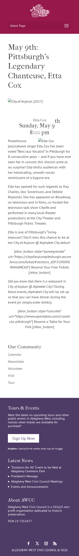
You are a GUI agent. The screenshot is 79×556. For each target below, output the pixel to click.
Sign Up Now (23, 438)
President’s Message (24, 476)
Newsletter (16, 361)
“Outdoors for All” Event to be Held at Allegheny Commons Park (36, 469)
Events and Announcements (29, 487)
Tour (11, 382)
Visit (11, 375)
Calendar (14, 354)
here (60, 448)
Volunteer (15, 368)
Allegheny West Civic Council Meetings (37, 481)
